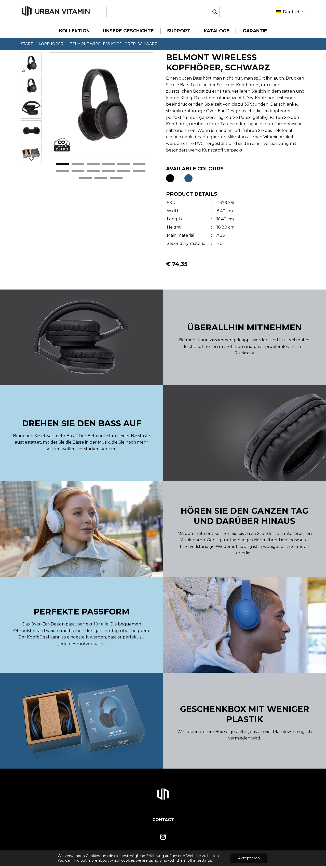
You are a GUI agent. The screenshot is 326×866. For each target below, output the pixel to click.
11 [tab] (123, 171)
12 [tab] (139, 171)
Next (31, 159)
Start (27, 44)
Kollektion (74, 30)
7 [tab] (62, 171)
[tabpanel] (101, 104)
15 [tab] (116, 179)
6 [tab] (139, 164)
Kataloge (216, 30)
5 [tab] (123, 164)
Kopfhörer (51, 44)
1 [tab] (62, 164)
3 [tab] (93, 164)
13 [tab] (85, 179)
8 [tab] (78, 171)
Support (179, 30)
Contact (163, 819)
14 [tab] (100, 179)
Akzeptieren (249, 858)
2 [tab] (78, 164)
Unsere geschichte (128, 30)
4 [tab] (108, 164)
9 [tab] (93, 171)
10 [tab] (108, 171)
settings (204, 860)
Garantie (255, 30)
